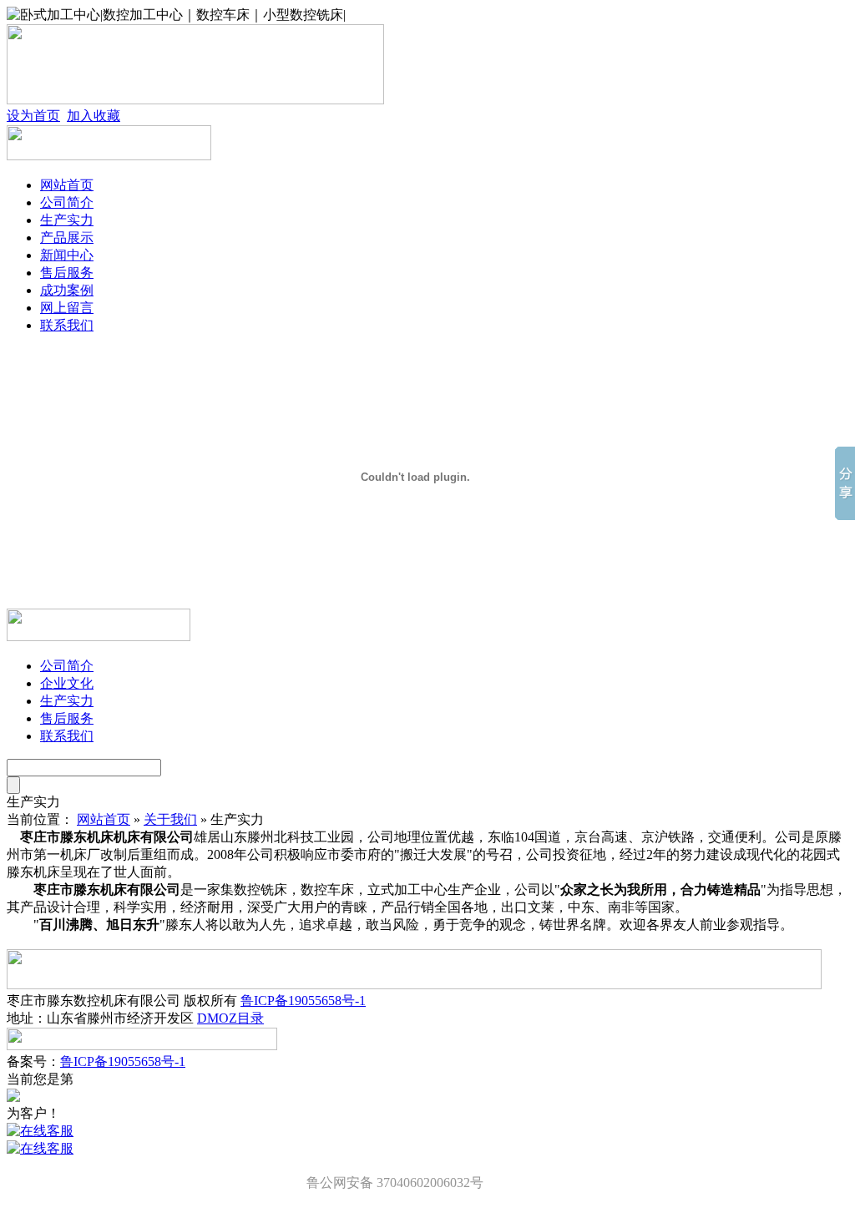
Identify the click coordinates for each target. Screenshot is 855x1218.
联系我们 (67, 325)
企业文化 (67, 683)
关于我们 (170, 819)
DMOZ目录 (230, 1018)
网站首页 (67, 185)
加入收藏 (93, 116)
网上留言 (67, 308)
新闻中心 (67, 255)
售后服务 (67, 272)
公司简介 (67, 202)
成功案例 (67, 290)
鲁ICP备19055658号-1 (303, 1000)
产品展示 (67, 237)
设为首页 (33, 116)
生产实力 (67, 220)
